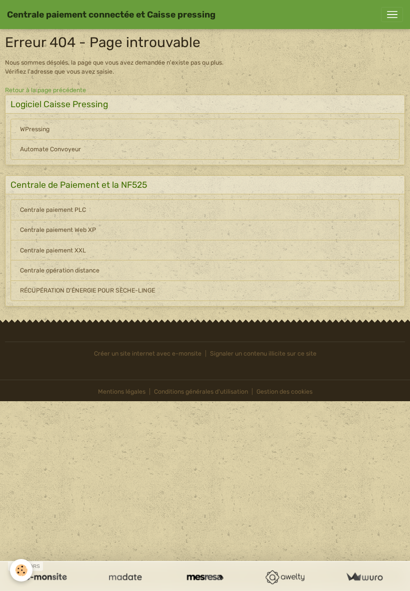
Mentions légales (122, 391)
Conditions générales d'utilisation (201, 391)
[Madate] (125, 577)
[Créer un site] (46, 577)
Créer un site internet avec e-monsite (148, 353)
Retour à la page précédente (45, 90)
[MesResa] (204, 577)
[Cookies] (21, 570)
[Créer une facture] (364, 577)
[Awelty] (284, 577)
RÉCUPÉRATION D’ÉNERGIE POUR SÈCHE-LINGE (87, 290)
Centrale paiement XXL (53, 250)
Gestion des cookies (284, 391)
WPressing (35, 129)
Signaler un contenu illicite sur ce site (263, 353)
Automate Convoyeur (50, 149)
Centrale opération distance (60, 270)
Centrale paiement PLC (53, 209)
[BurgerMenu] (392, 14)
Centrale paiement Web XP (58, 229)
